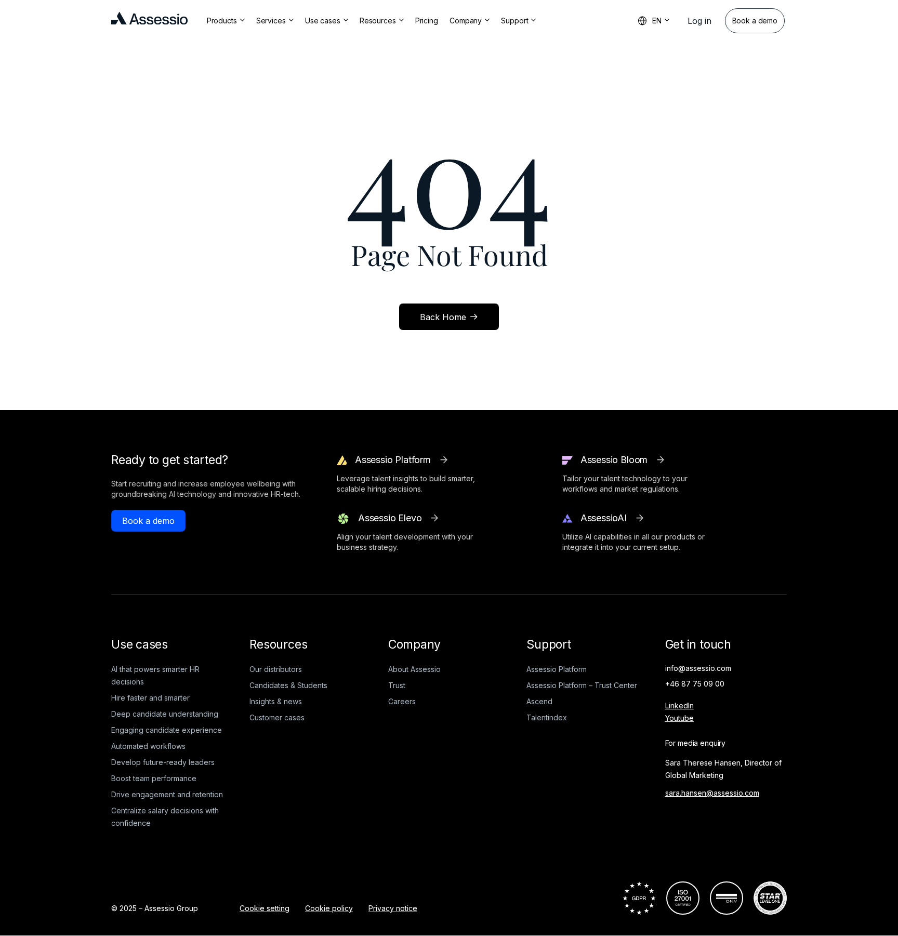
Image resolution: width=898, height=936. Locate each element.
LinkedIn (679, 705)
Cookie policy (329, 908)
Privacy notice (392, 908)
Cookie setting (264, 908)
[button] (699, 21)
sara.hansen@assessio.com (712, 792)
